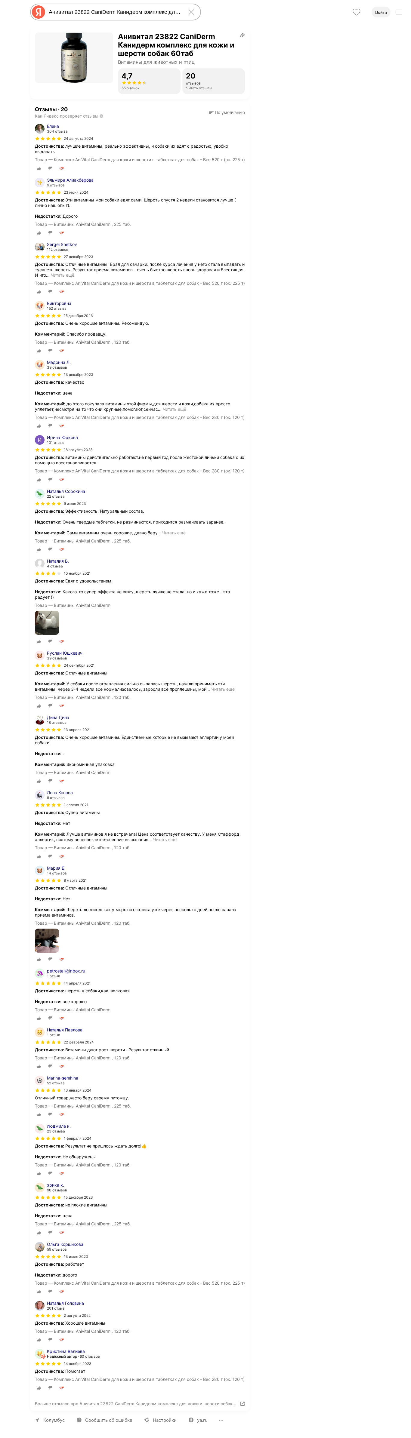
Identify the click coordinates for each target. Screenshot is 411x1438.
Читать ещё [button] (62, 275)
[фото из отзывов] (47, 623)
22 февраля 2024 (79, 1042)
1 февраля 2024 (77, 1138)
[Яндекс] (38, 12)
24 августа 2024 (78, 138)
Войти (381, 12)
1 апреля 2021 (76, 805)
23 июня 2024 (76, 192)
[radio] (39, 168)
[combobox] (114, 12)
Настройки (165, 1420)
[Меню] (399, 12)
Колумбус (54, 1420)
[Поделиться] (242, 34)
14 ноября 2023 (77, 1363)
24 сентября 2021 (79, 665)
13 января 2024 (77, 1090)
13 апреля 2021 (77, 729)
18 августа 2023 (78, 449)
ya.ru (202, 1420)
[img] (48, 138)
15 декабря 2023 (78, 315)
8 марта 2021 (75, 880)
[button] (227, 112)
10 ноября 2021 (77, 573)
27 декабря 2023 (78, 256)
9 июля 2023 (75, 503)
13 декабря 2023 (78, 374)
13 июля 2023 (76, 1256)
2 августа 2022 (77, 1315)
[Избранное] (356, 12)
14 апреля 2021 (77, 983)
